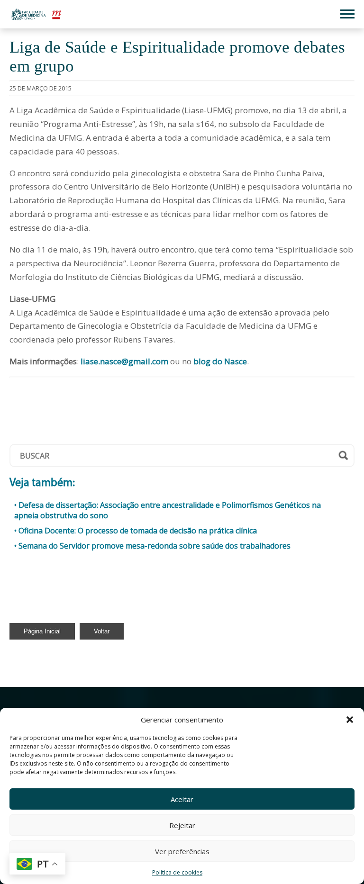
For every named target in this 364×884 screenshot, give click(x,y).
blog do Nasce (220, 361)
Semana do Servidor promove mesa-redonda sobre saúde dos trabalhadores (154, 546)
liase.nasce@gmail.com (124, 361)
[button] (350, 719)
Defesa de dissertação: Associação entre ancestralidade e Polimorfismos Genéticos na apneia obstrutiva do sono (167, 510)
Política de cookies (177, 872)
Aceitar (182, 799)
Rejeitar (182, 825)
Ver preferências (182, 851)
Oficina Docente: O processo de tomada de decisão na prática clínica (137, 530)
